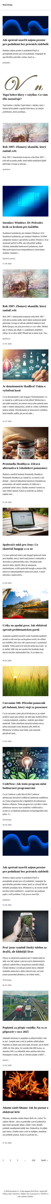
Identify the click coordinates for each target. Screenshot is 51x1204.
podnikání (6, 63)
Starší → (44, 1160)
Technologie (7, 820)
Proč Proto (7, 5)
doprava (5, 1060)
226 (33, 1160)
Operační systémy (9, 258)
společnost (6, 169)
